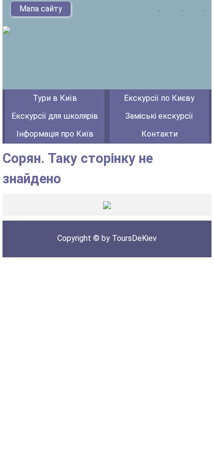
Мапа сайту (40, 8)
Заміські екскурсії (159, 116)
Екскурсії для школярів (54, 116)
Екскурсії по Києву (159, 98)
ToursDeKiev (134, 238)
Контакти (159, 134)
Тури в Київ (55, 98)
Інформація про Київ (55, 134)
